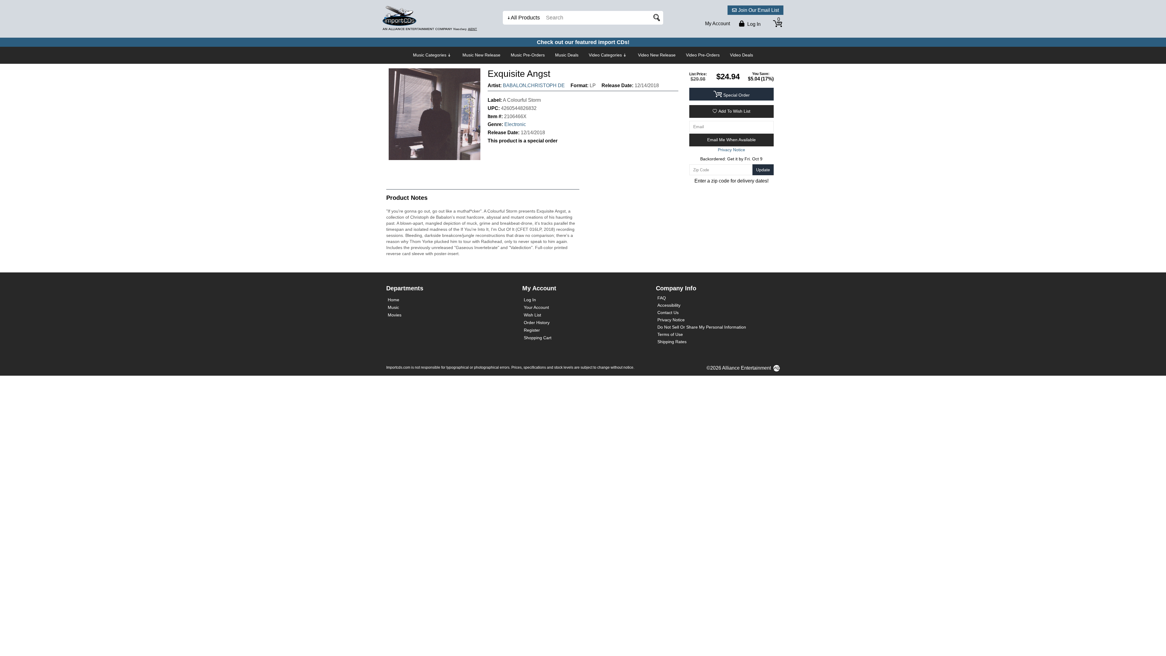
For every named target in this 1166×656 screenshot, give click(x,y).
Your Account (536, 307)
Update (763, 169)
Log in (753, 24)
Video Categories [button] (605, 55)
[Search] (655, 18)
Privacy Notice (671, 319)
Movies (394, 315)
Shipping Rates (672, 341)
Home (393, 299)
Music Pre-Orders (528, 55)
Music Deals (566, 55)
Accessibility (668, 305)
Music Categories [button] (429, 55)
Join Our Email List (758, 10)
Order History (537, 322)
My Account (717, 23)
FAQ (661, 298)
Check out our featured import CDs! (583, 42)
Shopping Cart (537, 337)
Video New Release (657, 55)
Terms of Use (670, 334)
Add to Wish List (734, 111)
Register (532, 330)
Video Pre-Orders (703, 55)
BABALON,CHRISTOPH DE (534, 85)
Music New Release (481, 55)
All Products (525, 18)
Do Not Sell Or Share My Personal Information (701, 327)
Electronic (515, 124)
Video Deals (741, 55)
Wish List (532, 315)
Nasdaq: (465, 29)
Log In (530, 299)
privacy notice (731, 149)
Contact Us (668, 312)
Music (393, 307)
